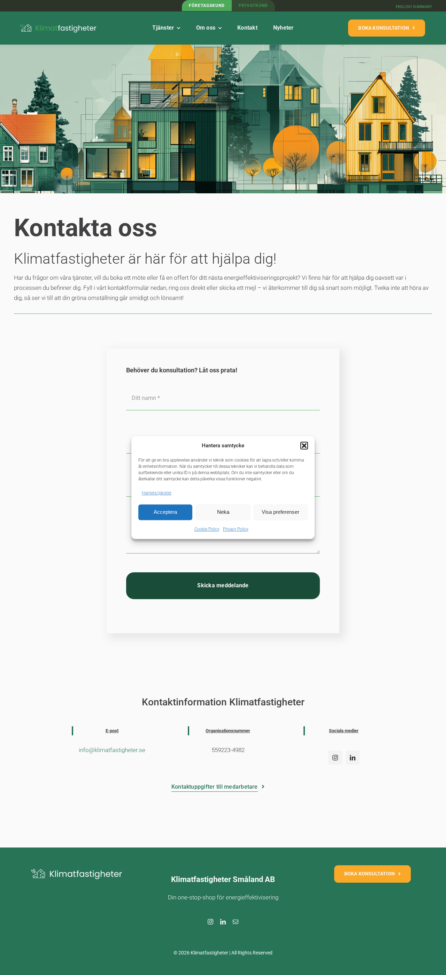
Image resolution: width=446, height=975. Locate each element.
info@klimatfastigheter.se (112, 749)
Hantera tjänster (156, 492)
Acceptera (165, 512)
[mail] (235, 921)
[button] (304, 445)
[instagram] (335, 758)
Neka (223, 512)
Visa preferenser (280, 512)
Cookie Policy (207, 529)
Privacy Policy (235, 529)
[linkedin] (353, 758)
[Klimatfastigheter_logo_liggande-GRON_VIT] (58, 23)
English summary (414, 7)
